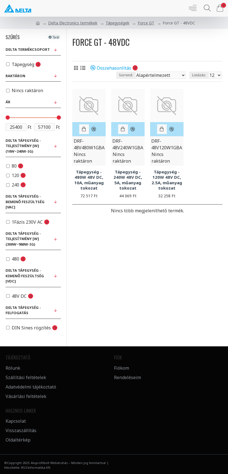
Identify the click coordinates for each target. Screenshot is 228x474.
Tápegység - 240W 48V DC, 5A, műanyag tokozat (127, 180)
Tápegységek (117, 23)
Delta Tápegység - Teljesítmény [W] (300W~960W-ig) (23, 239)
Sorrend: (126, 75)
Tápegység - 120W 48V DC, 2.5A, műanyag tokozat (167, 180)
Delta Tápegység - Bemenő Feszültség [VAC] (25, 202)
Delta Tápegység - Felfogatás (23, 310)
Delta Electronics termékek (72, 23)
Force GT (146, 23)
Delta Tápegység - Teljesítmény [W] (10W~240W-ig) (23, 146)
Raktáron (15, 75)
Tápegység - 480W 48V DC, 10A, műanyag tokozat (89, 180)
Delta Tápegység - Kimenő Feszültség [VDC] (25, 276)
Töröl (55, 37)
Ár (8, 101)
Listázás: (199, 75)
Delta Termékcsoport (28, 49)
